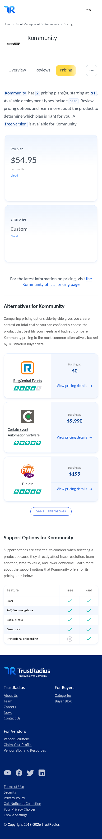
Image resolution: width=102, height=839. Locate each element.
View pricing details (72, 386)
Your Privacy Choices (20, 810)
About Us (11, 696)
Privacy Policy (14, 798)
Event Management (28, 24)
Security (10, 793)
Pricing (66, 70)
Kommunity (52, 24)
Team (8, 701)
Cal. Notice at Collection (22, 804)
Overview (17, 70)
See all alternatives (51, 511)
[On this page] (91, 70)
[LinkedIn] (42, 773)
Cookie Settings (15, 815)
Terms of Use (14, 787)
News (8, 713)
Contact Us (12, 718)
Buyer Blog (63, 701)
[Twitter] (30, 773)
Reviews (43, 70)
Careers (10, 707)
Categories (63, 696)
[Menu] (88, 9)
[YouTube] (7, 773)
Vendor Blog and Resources (25, 751)
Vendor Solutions (16, 739)
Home (7, 24)
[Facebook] (19, 773)
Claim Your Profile (18, 745)
